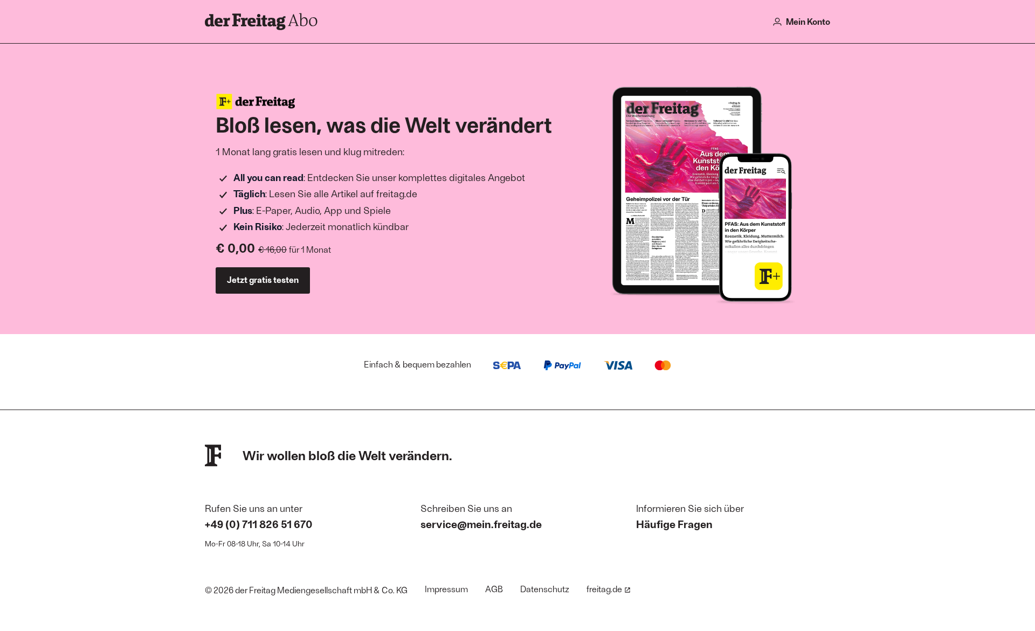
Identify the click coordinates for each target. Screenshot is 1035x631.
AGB (494, 589)
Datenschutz (544, 589)
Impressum (446, 589)
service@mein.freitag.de (481, 523)
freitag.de (604, 589)
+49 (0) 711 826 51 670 (259, 523)
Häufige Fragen (674, 523)
